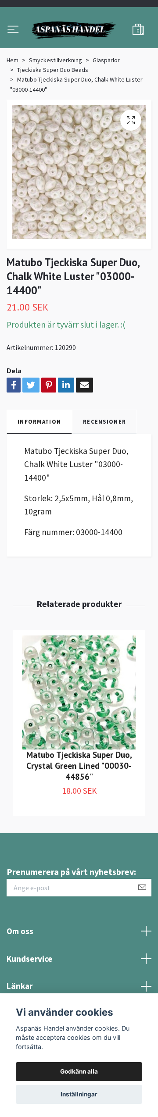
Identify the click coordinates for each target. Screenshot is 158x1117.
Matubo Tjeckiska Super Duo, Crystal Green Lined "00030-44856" (79, 805)
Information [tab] (39, 461)
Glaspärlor (106, 100)
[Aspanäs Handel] (79, 50)
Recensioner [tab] (104, 461)
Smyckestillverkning (55, 100)
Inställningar (79, 1094)
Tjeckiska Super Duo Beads (52, 110)
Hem (12, 100)
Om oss (20, 971)
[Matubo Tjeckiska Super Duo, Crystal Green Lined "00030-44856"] (79, 733)
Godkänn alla (79, 1071)
